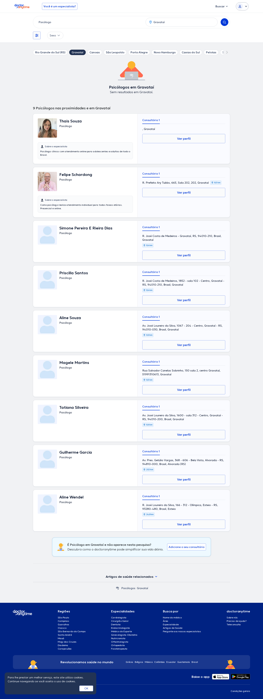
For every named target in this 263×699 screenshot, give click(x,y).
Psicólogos (128, 588)
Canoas (95, 52)
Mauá (61, 638)
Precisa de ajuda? (237, 621)
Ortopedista (118, 645)
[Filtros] (37, 35)
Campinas (63, 621)
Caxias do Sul (191, 52)
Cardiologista (118, 617)
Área (165, 621)
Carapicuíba (65, 648)
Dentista (116, 624)
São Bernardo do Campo (71, 631)
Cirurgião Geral (119, 621)
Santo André (65, 634)
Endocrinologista (120, 627)
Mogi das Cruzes (67, 641)
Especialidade (171, 624)
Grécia (129, 662)
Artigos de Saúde (172, 627)
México (149, 662)
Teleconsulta (234, 624)
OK (86, 688)
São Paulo (63, 617)
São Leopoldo (115, 52)
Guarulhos (63, 624)
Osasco (62, 627)
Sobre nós (232, 617)
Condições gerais (240, 691)
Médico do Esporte (121, 631)
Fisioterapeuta (119, 648)
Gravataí (77, 52)
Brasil (195, 662)
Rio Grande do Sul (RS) (50, 52)
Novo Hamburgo (165, 52)
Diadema (63, 645)
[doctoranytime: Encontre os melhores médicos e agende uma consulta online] (117, 588)
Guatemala (183, 662)
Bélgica (139, 662)
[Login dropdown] (242, 6)
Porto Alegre (139, 52)
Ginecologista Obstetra (124, 634)
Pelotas (211, 52)
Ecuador (171, 662)
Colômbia (159, 662)
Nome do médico (172, 617)
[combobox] (88, 22)
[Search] (224, 22)
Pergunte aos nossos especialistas (182, 631)
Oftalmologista (119, 641)
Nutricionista (118, 638)
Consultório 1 (151, 120)
